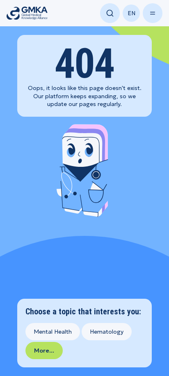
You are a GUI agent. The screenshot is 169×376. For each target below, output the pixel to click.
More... (44, 350)
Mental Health (53, 331)
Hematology (106, 331)
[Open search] (110, 13)
